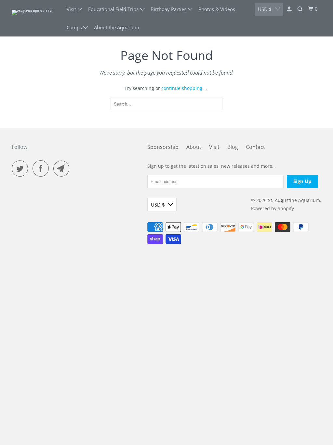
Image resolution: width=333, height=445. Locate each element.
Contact (255, 147)
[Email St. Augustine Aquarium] (63, 168)
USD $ (265, 9)
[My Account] (290, 9)
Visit (214, 147)
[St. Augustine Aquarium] (35, 18)
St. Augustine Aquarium (294, 200)
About (193, 147)
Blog (232, 147)
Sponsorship (163, 147)
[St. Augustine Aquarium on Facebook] (42, 168)
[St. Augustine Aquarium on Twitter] (21, 168)
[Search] (300, 9)
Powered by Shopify (272, 208)
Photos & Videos (216, 9)
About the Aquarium (116, 27)
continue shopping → (184, 88)
